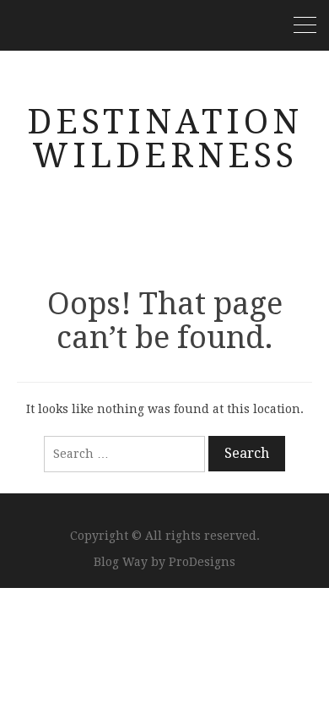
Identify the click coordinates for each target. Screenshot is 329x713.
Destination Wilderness (165, 139)
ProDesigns (202, 562)
